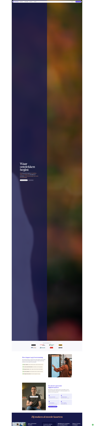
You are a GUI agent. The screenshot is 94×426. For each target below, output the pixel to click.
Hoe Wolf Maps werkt (24, 180)
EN (74, 1)
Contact (35, 1)
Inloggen (72, 1)
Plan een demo (78, 1)
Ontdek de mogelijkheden (53, 406)
